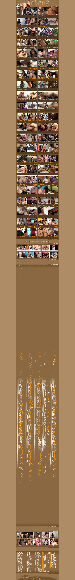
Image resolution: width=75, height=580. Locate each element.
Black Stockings (28, 269)
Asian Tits (19, 393)
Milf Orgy (43, 364)
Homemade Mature (36, 404)
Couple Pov (27, 430)
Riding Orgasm (52, 279)
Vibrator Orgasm (52, 465)
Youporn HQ (29, 545)
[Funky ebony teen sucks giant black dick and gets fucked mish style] (22, 140)
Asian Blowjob (19, 370)
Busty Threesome (28, 370)
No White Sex (37, 559)
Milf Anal (43, 347)
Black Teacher (27, 271)
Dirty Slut (27, 477)
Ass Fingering (19, 395)
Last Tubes (20, 559)
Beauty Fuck (19, 439)
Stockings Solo (52, 368)
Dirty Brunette (27, 473)
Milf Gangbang (44, 358)
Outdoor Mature (44, 432)
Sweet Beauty (52, 386)
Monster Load (44, 394)
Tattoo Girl (52, 388)
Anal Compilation (20, 346)
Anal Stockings (19, 357)
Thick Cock (52, 445)
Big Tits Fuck (19, 489)
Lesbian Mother (44, 271)
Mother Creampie (44, 399)
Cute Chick (27, 457)
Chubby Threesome (28, 396)
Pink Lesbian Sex (54, 554)
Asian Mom (18, 383)
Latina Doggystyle (37, 489)
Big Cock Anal (19, 468)
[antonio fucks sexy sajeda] (53, 193)
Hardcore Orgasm (36, 393)
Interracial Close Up (37, 442)
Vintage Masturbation (53, 472)
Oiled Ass (43, 414)
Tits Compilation (53, 457)
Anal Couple (19, 347)
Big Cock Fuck (19, 473)
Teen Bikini (52, 397)
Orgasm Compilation (45, 422)
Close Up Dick (27, 405)
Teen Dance (52, 406)
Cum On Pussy (27, 445)
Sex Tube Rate (29, 559)
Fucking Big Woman (38, 568)
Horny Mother (36, 419)
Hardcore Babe (36, 388)
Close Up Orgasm (28, 408)
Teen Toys (51, 443)
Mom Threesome (44, 389)
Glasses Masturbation (37, 353)
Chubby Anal (27, 384)
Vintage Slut (52, 476)
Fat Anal (35, 279)
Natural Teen (44, 409)
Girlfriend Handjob (37, 348)
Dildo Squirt (27, 469)
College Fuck (27, 415)
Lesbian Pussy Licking (45, 278)
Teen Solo (51, 434)
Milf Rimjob (44, 368)
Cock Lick (27, 411)
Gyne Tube (28, 554)
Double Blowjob (27, 484)
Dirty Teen (27, 478)
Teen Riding (52, 431)
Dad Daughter (27, 462)
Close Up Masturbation (29, 407)
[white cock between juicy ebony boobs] (22, 77)
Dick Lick (27, 466)
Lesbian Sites (45, 563)
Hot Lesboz (44, 559)
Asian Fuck (19, 376)
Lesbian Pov (44, 277)
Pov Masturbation (45, 471)
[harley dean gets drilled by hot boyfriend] (43, 119)
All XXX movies (20, 553)
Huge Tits (35, 435)
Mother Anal (44, 397)
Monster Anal (44, 390)
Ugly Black (52, 460)
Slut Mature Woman (54, 557)
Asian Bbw (18, 368)
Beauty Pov (19, 443)
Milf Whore (43, 378)
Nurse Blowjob (44, 411)
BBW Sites (36, 563)
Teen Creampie (52, 403)
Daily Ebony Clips (29, 566)
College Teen (27, 418)
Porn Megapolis (53, 555)
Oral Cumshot (44, 419)
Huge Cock (35, 428)
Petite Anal (44, 440)
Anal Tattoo (19, 359)
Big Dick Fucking (20, 480)
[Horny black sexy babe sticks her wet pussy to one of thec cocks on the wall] (32, 56)
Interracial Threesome (37, 460)
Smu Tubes (28, 561)
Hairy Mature (36, 379)
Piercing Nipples (45, 447)
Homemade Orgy (36, 405)
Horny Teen (35, 422)
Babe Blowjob (19, 403)
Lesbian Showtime (46, 562)
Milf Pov (43, 367)
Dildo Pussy (27, 468)
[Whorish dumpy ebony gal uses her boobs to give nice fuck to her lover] (32, 140)
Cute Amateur (27, 453)
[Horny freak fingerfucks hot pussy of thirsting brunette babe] (22, 151)
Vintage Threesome (53, 478)
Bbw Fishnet (19, 415)
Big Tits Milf (19, 491)
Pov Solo (43, 475)
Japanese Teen (36, 468)
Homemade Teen (36, 406)
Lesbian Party (44, 275)
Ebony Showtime (37, 553)
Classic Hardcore (28, 398)
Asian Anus (19, 366)
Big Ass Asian (19, 452)
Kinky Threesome (36, 482)
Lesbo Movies (45, 565)
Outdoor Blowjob (44, 426)
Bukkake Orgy (27, 352)
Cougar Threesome (28, 424)
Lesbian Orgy (44, 273)
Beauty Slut (19, 444)
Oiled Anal (43, 413)
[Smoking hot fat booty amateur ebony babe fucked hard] (53, 151)
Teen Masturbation (53, 423)
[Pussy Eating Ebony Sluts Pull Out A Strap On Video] (53, 56)
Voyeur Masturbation (53, 479)
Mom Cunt (43, 382)
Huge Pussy (35, 434)
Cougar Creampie (28, 420)
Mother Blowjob (44, 398)
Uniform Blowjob (52, 461)
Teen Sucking (52, 438)
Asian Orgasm (19, 384)
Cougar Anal (27, 419)
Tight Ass (51, 453)
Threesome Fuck (52, 448)
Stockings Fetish (53, 366)
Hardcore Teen (36, 396)
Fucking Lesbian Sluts (38, 569)
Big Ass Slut (19, 463)
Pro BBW (52, 556)
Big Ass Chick (19, 457)
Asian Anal (19, 365)
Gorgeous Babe (36, 355)
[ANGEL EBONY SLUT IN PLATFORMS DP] (43, 235)
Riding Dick (52, 276)
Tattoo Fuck (52, 387)
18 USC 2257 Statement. (39, 579)
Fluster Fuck (20, 558)
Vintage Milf (52, 474)
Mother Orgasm (44, 402)
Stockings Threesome (53, 369)
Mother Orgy (44, 403)
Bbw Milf (18, 422)
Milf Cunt (43, 353)
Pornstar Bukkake (45, 455)
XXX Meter (52, 561)
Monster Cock (44, 391)
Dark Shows (28, 567)
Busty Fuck (27, 363)
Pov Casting (44, 468)
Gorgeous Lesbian (36, 358)
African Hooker (19, 271)
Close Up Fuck (27, 406)
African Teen (19, 274)
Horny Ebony (36, 414)
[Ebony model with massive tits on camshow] (32, 193)
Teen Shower (52, 432)
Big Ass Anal (19, 451)
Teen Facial (52, 411)
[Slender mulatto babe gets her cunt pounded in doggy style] (43, 151)
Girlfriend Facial (37, 347)
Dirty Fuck (27, 475)
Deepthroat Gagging (28, 465)
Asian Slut (19, 390)
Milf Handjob (44, 359)
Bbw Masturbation (20, 421)
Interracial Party (37, 457)
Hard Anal (35, 385)
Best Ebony (19, 448)
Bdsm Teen (18, 435)
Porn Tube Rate (29, 556)
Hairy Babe (35, 370)
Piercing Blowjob (45, 446)
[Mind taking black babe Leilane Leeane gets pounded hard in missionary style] (43, 172)
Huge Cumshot (36, 429)
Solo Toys (51, 353)
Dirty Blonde (27, 472)
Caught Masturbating (28, 372)
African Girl (19, 270)
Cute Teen (27, 461)
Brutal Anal (27, 349)
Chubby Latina (27, 389)
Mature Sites (53, 553)
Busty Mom (27, 367)
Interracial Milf (36, 453)
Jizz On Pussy (36, 472)
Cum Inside (27, 441)
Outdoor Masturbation (45, 431)
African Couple (19, 268)
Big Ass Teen (19, 464)
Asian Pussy (19, 388)
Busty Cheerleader (28, 360)
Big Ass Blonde (19, 455)
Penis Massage (44, 438)
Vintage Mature (52, 473)
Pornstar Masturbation (45, 460)
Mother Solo (44, 404)
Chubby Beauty (27, 386)
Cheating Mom (27, 378)
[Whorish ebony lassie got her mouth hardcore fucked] (32, 130)
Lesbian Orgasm (44, 272)
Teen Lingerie (52, 422)
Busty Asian (27, 355)
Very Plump (53, 558)
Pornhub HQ (20, 560)
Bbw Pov (18, 426)
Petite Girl (44, 443)
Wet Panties (52, 483)
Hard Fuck (35, 386)
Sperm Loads (52, 360)
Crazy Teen (27, 434)
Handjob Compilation (37, 383)
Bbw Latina (19, 418)
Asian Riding (19, 389)
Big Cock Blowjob (20, 469)
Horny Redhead (36, 421)
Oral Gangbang (44, 420)
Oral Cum (43, 418)
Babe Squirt (19, 408)
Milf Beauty (44, 348)
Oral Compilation (45, 416)
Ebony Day (28, 569)
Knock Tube (28, 555)
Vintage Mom (52, 475)
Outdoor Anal (44, 425)
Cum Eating (27, 439)
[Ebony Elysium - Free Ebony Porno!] (38, 2)
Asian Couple (19, 372)
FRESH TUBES (32, 241)
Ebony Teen (35, 266)
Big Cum (18, 475)
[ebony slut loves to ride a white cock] (32, 88)
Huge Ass (35, 426)
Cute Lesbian (27, 459)
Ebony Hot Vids (29, 571)
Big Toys (18, 492)
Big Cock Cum (19, 471)
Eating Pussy (27, 487)
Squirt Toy (52, 364)
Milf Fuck (43, 357)
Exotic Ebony (36, 271)
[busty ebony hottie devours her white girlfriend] (32, 214)
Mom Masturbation (45, 385)
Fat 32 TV (36, 566)
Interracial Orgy (36, 456)
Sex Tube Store (29, 560)
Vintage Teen (52, 477)
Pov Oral (43, 472)
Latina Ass (35, 485)
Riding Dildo (52, 277)
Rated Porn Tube (29, 558)
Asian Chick (19, 371)
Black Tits (27, 274)
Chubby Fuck (27, 388)
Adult (45, 545)
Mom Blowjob (44, 380)
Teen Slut (51, 433)
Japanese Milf (36, 467)
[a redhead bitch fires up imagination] (43, 130)
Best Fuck (18, 449)
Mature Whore (44, 346)
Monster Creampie (45, 393)
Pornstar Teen (44, 465)
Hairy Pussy (36, 381)
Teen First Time (52, 415)
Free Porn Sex (53, 565)
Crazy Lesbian (27, 433)
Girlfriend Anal (36, 345)
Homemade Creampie (37, 399)
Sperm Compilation (53, 356)
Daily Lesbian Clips (38, 565)
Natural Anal (44, 405)
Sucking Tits (52, 383)
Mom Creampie (44, 381)
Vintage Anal (52, 466)
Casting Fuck (27, 371)
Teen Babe (51, 393)
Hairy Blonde (36, 371)
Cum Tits (26, 449)
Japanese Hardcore (37, 466)
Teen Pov (51, 429)
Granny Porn (45, 556)
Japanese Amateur (36, 461)
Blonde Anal (27, 280)
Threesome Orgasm (53, 449)
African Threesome (20, 275)
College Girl (27, 416)
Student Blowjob (52, 371)
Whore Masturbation (53, 491)
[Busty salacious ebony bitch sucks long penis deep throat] (22, 14)
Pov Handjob (44, 470)
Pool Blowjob (44, 451)
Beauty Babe (19, 436)
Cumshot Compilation (28, 450)
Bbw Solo (18, 428)
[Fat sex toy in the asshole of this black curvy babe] (53, 77)
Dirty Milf (27, 476)
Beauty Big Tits (19, 437)
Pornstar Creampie (45, 457)
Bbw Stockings (19, 430)
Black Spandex (27, 267)
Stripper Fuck (52, 370)
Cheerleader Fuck (28, 382)
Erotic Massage (36, 269)
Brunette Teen (27, 346)
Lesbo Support (45, 566)
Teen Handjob (52, 420)
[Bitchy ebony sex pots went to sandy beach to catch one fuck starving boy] (53, 35)
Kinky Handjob (36, 478)
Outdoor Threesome (45, 433)
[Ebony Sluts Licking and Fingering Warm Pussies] (32, 98)
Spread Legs (52, 361)
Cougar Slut (27, 423)
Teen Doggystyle (52, 409)
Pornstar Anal (44, 452)
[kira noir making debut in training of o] (32, 14)
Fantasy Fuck (36, 277)
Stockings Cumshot (53, 365)
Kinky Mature (36, 480)
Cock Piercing (27, 412)
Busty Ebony (27, 362)
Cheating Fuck (27, 375)
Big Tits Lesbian (20, 490)
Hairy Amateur (36, 367)
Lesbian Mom (44, 270)
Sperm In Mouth (52, 357)
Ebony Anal (27, 490)
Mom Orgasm (43, 386)
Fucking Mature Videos (46, 552)
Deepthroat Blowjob (28, 463)
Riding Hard (52, 278)
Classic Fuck (27, 397)
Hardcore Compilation (37, 390)
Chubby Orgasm (27, 393)
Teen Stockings (52, 436)
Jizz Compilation (36, 471)
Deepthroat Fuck (28, 464)
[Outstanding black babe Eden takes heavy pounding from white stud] (22, 88)
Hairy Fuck (35, 375)
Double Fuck (27, 485)
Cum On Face (27, 443)
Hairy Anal (35, 368)
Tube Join (19, 554)
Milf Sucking (44, 374)
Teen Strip (52, 437)
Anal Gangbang (19, 353)
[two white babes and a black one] (43, 140)
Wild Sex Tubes (21, 545)
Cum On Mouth (27, 444)
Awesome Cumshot (19, 401)
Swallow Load (52, 384)
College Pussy (27, 417)
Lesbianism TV (45, 561)
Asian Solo (19, 391)
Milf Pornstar (44, 366)
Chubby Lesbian (27, 390)
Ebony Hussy (37, 552)
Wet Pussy (51, 484)
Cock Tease (27, 413)
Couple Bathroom (28, 425)
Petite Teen (44, 445)
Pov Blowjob (44, 467)
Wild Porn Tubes (53, 538)
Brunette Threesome (28, 347)
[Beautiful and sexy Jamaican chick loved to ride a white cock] (43, 109)
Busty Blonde (27, 358)
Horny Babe (35, 408)
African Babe (19, 267)
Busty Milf (27, 366)
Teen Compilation (53, 402)
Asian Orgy (19, 385)
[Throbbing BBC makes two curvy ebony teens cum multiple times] (53, 130)
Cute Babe (27, 454)
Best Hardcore (19, 450)
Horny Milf (35, 417)
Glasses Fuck (36, 352)
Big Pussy (18, 485)
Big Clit (18, 467)
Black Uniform (27, 275)
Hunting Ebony (37, 557)
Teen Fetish (52, 413)
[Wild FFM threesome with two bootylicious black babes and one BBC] (22, 56)
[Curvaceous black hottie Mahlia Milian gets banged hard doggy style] (53, 119)
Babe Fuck (18, 406)
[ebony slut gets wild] (22, 193)
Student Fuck (52, 372)
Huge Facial (36, 432)
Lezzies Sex (45, 569)
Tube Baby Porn (29, 562)
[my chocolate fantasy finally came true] (43, 193)
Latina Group (36, 491)
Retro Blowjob (52, 266)
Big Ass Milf (19, 461)
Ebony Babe (27, 491)
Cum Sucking (27, 447)
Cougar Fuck (27, 421)
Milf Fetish (44, 356)
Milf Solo (43, 370)
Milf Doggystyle (44, 354)
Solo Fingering (52, 347)
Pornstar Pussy (44, 463)
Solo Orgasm (52, 350)
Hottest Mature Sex (46, 560)
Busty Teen (27, 369)
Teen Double (52, 410)
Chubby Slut (27, 394)
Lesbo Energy (45, 564)
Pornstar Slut (44, 464)
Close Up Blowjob (28, 403)
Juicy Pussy (36, 475)
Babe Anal (18, 402)
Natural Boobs (44, 406)
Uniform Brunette (53, 462)
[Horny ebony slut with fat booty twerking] (32, 235)
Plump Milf (43, 450)
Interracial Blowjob (37, 440)
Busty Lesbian (27, 365)
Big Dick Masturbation (21, 481)
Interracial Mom (36, 454)
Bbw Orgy (18, 424)
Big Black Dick (19, 465)
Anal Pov (18, 356)
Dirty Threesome (28, 479)
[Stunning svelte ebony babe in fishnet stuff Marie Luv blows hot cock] (22, 35)
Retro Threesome (52, 272)
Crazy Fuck (27, 432)
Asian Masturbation (20, 380)
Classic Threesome (28, 401)
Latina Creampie (36, 488)
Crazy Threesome (28, 435)
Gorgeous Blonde (36, 356)
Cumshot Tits (27, 452)
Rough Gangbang (52, 280)
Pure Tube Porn (29, 557)
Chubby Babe (27, 385)
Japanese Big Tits (37, 463)
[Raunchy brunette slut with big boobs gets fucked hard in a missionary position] (53, 214)
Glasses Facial (36, 351)
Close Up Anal (27, 402)
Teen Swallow (52, 439)
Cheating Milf (27, 377)
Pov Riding (43, 474)
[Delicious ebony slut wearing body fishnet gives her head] (43, 35)
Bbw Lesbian (19, 419)
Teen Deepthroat (52, 407)
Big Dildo (18, 482)
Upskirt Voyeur (52, 464)
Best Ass (18, 446)
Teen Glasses (52, 418)
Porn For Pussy (53, 563)
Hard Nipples (36, 387)
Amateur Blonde (19, 280)
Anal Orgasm (19, 354)
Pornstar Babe (44, 453)
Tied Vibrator (52, 450)
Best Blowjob (19, 447)
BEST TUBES (27, 241)
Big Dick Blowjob (20, 477)
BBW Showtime (37, 562)
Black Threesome (28, 273)
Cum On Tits (27, 446)
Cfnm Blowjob (27, 373)
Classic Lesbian (28, 399)
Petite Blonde (44, 441)
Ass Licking (19, 398)
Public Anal (44, 485)
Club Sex (26, 410)
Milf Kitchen (44, 361)
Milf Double (44, 355)
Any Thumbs (53, 545)
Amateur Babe (19, 278)
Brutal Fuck (27, 351)
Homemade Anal (36, 398)
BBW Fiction (37, 560)
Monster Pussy (44, 395)
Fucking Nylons (45, 554)
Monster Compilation (45, 392)
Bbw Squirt (19, 429)
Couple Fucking (27, 427)
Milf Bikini (44, 349)
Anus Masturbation (20, 363)
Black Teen (27, 272)
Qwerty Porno (29, 538)
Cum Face (26, 440)
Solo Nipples (52, 349)
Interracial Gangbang (37, 450)
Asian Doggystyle (20, 373)
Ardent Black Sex (29, 563)
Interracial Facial (37, 447)
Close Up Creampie (28, 404)
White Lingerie (52, 487)
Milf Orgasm (44, 363)
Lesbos (44, 567)
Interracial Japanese (37, 451)
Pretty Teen (44, 484)
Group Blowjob (36, 363)
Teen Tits (51, 442)
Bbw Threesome (19, 433)
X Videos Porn (53, 564)
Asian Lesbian (19, 379)
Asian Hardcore (19, 378)
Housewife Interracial (37, 425)
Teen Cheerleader (53, 400)
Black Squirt (27, 268)
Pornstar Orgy (44, 462)
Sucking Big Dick (53, 377)
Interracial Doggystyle (37, 446)
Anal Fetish (19, 350)
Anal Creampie (19, 348)
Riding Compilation (53, 274)
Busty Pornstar (27, 368)
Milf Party (43, 365)
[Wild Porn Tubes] (53, 88)
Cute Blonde (27, 455)
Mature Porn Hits (46, 571)
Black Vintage (27, 276)
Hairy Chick (36, 373)
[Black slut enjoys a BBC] (22, 214)
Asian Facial (19, 374)
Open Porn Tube (53, 567)
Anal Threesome (19, 360)
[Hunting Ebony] (53, 14)
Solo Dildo (52, 346)
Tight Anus (52, 452)
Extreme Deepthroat (37, 272)
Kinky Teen (35, 481)
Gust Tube (28, 553)
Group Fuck (35, 364)
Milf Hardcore (44, 360)
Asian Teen (19, 392)
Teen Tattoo (52, 440)
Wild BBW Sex (53, 559)
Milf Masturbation (45, 362)
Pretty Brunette (44, 480)
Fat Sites (36, 567)
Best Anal (18, 445)
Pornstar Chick (44, 456)
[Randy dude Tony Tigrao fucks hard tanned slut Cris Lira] (53, 235)
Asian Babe (19, 367)
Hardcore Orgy (36, 394)
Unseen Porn (20, 552)
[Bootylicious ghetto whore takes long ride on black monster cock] (53, 98)
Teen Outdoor (52, 426)
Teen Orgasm (52, 424)
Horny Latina (36, 415)
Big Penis (18, 484)
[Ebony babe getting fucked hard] (22, 109)
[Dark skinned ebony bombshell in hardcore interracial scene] (32, 35)
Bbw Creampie (19, 413)
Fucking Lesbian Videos (38, 570)
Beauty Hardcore (19, 440)
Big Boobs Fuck (19, 466)
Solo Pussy (52, 351)
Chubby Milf (27, 392)
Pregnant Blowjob (45, 477)
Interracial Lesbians (37, 452)
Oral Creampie (44, 417)
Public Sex (43, 490)
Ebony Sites (37, 554)
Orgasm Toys (44, 423)
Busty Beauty (27, 357)
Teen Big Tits (52, 396)
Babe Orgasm (19, 407)
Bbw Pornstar (19, 425)
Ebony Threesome (36, 267)
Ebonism (28, 568)
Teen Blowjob (52, 398)
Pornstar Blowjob (45, 454)
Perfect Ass (44, 439)
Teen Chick (52, 401)
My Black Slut (37, 558)
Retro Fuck (52, 268)
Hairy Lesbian (36, 377)
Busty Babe (27, 356)
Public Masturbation (45, 489)
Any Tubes (28, 552)
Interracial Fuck (36, 449)
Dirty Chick (27, 474)
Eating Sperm (27, 488)
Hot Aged (44, 558)
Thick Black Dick (53, 444)
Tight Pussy (52, 455)
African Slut (19, 273)
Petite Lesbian (44, 444)
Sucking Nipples (52, 382)
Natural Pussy (44, 408)
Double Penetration (28, 486)
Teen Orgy (51, 425)
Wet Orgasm (52, 482)
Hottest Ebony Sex (38, 556)
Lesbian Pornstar (45, 276)
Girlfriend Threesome (37, 349)
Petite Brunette (44, 442)
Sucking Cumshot (52, 380)
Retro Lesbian (52, 269)
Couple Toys (27, 431)
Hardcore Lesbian (36, 391)
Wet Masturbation (53, 481)
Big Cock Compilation (20, 470)
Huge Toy (35, 436)
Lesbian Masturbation (45, 268)
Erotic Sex (35, 270)
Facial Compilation (37, 274)
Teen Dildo (52, 408)
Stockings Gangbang (53, 367)
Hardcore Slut (36, 395)
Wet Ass (51, 480)
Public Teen (44, 491)
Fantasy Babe (36, 276)
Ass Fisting (19, 396)
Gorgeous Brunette (37, 357)
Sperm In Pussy (52, 358)
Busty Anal (27, 354)
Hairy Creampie (36, 374)
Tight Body (52, 454)
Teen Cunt (51, 405)
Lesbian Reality (44, 279)
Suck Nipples (52, 373)
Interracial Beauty (37, 439)
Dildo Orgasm (27, 467)
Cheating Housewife (28, 376)
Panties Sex (44, 435)
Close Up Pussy (27, 409)
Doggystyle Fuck (28, 481)
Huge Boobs (35, 427)
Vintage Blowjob (52, 469)
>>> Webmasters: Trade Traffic (34, 577)
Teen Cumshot (52, 404)
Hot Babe (35, 423)
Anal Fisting (19, 351)
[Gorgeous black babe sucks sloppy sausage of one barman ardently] (22, 130)
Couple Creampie (28, 426)
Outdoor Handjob (44, 430)
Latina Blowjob (36, 486)
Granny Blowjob (36, 360)
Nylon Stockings (44, 412)
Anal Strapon (19, 358)
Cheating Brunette (28, 374)
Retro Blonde (52, 265)
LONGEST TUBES (37, 241)
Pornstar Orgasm (44, 461)
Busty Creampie (27, 361)
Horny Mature (36, 416)
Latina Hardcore (36, 492)
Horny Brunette (36, 411)
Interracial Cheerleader (38, 441)
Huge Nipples (36, 433)
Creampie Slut (27, 437)
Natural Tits (44, 410)
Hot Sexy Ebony (37, 555)
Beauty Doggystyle (20, 438)
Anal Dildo (19, 349)
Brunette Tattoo (28, 345)
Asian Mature (19, 381)
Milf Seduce (44, 369)
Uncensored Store (45, 538)
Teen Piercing (52, 428)
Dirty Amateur (27, 470)
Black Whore (27, 277)
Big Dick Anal (19, 476)
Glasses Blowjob (36, 350)
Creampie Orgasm (28, 436)
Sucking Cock (52, 379)
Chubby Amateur (27, 383)
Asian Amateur (19, 364)
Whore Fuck (52, 490)
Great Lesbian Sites (46, 557)
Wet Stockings (52, 485)
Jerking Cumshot (36, 470)
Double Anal (27, 483)
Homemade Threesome (37, 407)
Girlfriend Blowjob (37, 346)
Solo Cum (51, 345)
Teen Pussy (52, 430)
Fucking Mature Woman (46, 553)
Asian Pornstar (19, 386)
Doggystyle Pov (27, 482)
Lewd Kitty (44, 568)
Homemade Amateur (36, 397)
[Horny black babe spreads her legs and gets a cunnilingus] (53, 172)
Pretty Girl (44, 482)
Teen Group (52, 419)
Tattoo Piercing (52, 390)
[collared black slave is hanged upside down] (32, 172)
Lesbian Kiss (44, 265)
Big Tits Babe (19, 486)
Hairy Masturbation (37, 378)
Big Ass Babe (19, 453)
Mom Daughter (44, 383)
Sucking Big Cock (53, 376)
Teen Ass (51, 392)
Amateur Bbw (19, 279)
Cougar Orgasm (27, 422)
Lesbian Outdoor (44, 274)
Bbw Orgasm (19, 423)
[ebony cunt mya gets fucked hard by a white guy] (22, 98)
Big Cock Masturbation (21, 474)
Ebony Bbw (27, 492)
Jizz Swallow (36, 474)
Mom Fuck (43, 384)
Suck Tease (52, 374)
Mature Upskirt (44, 345)
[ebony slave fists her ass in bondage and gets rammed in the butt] (53, 140)
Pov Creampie (44, 469)
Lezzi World (45, 570)
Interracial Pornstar (37, 458)
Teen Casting (52, 399)
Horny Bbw (35, 409)
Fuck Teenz (44, 555)
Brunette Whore (27, 348)
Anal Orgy (18, 355)
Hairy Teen (35, 382)
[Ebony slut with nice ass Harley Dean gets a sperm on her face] (32, 119)
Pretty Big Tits (44, 479)
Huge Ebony (35, 431)
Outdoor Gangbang (45, 429)
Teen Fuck (51, 416)
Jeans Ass (35, 469)
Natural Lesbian (44, 407)
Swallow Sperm (52, 385)
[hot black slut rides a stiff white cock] (43, 77)
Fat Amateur (36, 278)
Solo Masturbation (53, 348)
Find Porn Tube (53, 566)
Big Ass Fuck (19, 459)
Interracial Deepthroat (37, 445)
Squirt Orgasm (52, 363)
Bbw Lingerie (19, 420)
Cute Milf (27, 460)
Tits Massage (52, 459)
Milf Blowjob (44, 350)
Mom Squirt (43, 388)
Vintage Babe (52, 467)
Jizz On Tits (36, 473)
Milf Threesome (44, 376)
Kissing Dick (36, 483)
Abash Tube (37, 545)
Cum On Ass (27, 442)
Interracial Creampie (37, 443)
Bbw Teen (18, 432)
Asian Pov (18, 387)
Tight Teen (52, 456)
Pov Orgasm (43, 473)
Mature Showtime (53, 552)
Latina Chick (36, 487)
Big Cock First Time (20, 472)
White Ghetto (52, 486)
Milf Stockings (44, 372)
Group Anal (35, 362)
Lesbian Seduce (44, 280)
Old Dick (43, 415)
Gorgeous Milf (36, 359)
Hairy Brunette (36, 372)
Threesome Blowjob (53, 446)
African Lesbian (19, 272)
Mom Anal (43, 379)
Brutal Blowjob (27, 350)
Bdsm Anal (18, 434)
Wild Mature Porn (54, 560)
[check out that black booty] (43, 88)
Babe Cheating (19, 405)
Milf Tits (43, 377)
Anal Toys (18, 361)
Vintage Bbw (52, 468)
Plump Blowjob (44, 449)
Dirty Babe (27, 471)
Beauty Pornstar (19, 442)
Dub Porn (19, 557)
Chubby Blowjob (27, 387)
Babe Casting (19, 404)
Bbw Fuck (18, 416)
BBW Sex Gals (37, 561)
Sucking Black (52, 378)
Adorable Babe (19, 265)
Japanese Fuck (36, 465)
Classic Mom (27, 400)
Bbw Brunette (19, 412)
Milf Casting (44, 351)
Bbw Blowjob (19, 411)
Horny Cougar (36, 413)
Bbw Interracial (19, 417)
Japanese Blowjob (36, 464)
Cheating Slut (27, 379)
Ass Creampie (19, 394)
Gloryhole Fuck (36, 354)
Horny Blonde (36, 410)
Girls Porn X (53, 562)
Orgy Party (43, 424)
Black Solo (27, 266)
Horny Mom (35, 418)
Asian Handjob (19, 377)
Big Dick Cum (19, 479)
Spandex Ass (52, 355)
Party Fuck (43, 436)
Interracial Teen (36, 459)
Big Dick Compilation (20, 478)
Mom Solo (43, 387)
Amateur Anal (19, 276)
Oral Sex (43, 421)
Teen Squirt (52, 435)
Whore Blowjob (52, 489)
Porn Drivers (21, 538)
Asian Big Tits (19, 369)
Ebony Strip (36, 265)
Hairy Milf (35, 380)
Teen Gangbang (52, 417)
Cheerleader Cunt (28, 381)
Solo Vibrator (52, 354)
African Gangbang (20, 269)
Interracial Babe (36, 438)
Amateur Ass (19, 277)
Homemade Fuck (36, 402)
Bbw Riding (19, 427)
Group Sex (35, 366)
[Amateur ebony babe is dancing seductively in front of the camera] (53, 109)
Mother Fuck (44, 400)
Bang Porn (19, 556)
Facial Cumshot (36, 275)
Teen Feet (51, 412)
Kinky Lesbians (36, 479)
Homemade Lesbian (36, 403)
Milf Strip (43, 373)
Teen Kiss (51, 421)
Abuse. (44, 579)
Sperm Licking (52, 359)
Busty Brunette (27, 359)
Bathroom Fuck (19, 409)
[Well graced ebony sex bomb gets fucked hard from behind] (43, 214)
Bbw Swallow (19, 431)
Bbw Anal (18, 410)
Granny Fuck (36, 361)
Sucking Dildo (52, 381)
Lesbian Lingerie (45, 266)
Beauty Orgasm (19, 441)
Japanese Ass (36, 462)
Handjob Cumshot (36, 384)
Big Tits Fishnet (20, 488)
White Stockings (52, 488)
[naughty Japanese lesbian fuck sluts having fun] (43, 56)
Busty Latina (27, 364)
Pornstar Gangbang (45, 459)
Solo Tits (51, 352)
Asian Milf (19, 382)
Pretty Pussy (44, 483)
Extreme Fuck (36, 273)
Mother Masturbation (45, 401)
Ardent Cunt (20, 555)
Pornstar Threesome (45, 466)
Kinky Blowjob (36, 477)
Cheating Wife (27, 380)
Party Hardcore (44, 437)
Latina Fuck (36, 490)
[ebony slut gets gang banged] (32, 77)
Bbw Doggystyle (19, 414)
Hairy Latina (36, 376)
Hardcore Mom (36, 392)
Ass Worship (19, 400)
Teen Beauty (52, 395)
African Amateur (19, 266)
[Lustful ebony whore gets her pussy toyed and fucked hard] (32, 151)
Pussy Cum (43, 492)
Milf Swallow (44, 375)
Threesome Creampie (53, 447)
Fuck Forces (20, 561)
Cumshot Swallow (28, 451)
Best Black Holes (29, 564)
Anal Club (18, 345)
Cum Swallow (27, 448)
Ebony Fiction (29, 570)
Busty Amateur (27, 353)
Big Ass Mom (19, 462)
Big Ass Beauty (19, 454)
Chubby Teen (27, 395)
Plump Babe (43, 448)
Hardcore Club (36, 389)
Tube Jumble (37, 538)
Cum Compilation (28, 438)
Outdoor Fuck (44, 428)
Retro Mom (51, 271)
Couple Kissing (27, 428)
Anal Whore (19, 362)
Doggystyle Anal (28, 480)
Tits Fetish (52, 458)
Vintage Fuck (52, 470)
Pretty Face (44, 481)
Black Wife (27, 278)
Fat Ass (35, 280)
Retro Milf (52, 270)
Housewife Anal (36, 424)
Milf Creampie (44, 352)
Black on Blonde (28, 279)
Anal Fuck (18, 352)
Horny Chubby (36, 412)
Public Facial (44, 487)
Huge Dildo (35, 430)
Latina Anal (36, 484)
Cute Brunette (27, 456)
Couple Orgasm (27, 429)
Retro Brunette (52, 267)
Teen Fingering (52, 414)
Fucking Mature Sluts (38, 571)
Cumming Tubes (37, 564)
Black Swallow (27, 270)
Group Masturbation (37, 365)
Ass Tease (18, 399)
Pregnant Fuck (44, 478)
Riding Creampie (52, 275)
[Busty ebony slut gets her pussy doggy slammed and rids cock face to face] (22, 119)
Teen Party (52, 427)
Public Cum (43, 486)
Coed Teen (27, 414)
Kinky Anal (35, 476)
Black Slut (27, 265)
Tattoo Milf (52, 389)
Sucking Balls (52, 375)
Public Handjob (44, 488)
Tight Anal (52, 451)
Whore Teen (52, 492)
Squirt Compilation (53, 362)
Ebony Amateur (27, 489)
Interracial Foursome (37, 448)
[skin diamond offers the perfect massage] (43, 98)
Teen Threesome (52, 441)
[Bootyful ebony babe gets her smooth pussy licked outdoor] (43, 14)
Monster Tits (44, 396)
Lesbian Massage (44, 267)
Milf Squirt (44, 371)
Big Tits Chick (19, 487)
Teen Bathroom (52, 394)
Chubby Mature (27, 391)
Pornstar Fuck (44, 458)
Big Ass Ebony (19, 458)
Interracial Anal (36, 437)
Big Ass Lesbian (19, 460)
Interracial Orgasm (37, 455)
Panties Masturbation (45, 434)
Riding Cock (52, 273)
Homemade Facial (36, 400)
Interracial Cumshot (37, 444)
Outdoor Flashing (45, 427)
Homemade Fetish (36, 401)
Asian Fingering (19, 375)
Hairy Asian (36, 369)
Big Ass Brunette (20, 456)
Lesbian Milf (44, 269)
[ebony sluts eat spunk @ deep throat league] (22, 235)
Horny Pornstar (36, 420)
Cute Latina (27, 458)
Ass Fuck (18, 397)
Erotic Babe (36, 268)
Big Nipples (19, 483)
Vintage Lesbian (52, 471)
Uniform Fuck (52, 463)
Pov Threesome (44, 476)
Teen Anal (51, 391)
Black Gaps (28, 565)
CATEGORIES (43, 241)
